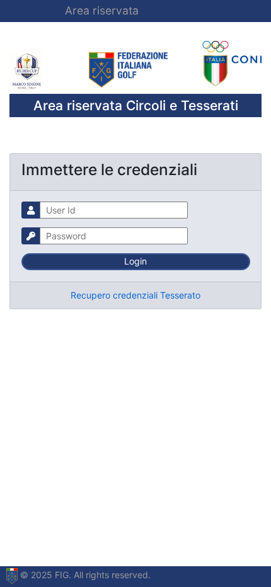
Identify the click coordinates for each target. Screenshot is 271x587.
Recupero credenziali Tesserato (135, 295)
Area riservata (102, 10)
